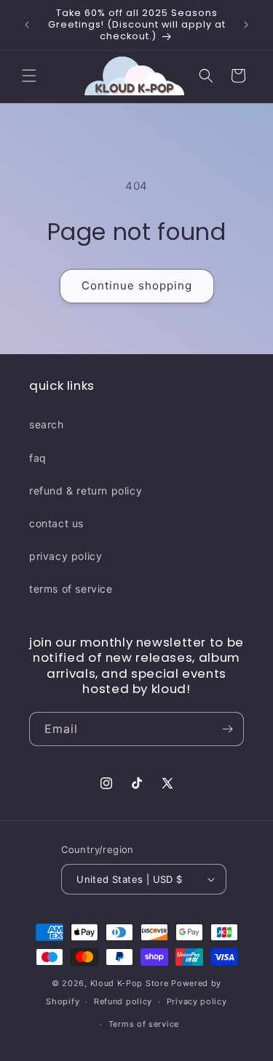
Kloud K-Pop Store (129, 983)
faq (38, 458)
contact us (56, 523)
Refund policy (123, 1001)
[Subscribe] (227, 729)
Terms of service (143, 1024)
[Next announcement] (246, 25)
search (46, 424)
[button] (29, 76)
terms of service (71, 588)
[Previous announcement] (27, 25)
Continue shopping (137, 285)
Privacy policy (197, 1001)
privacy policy (65, 556)
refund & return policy (85, 490)
